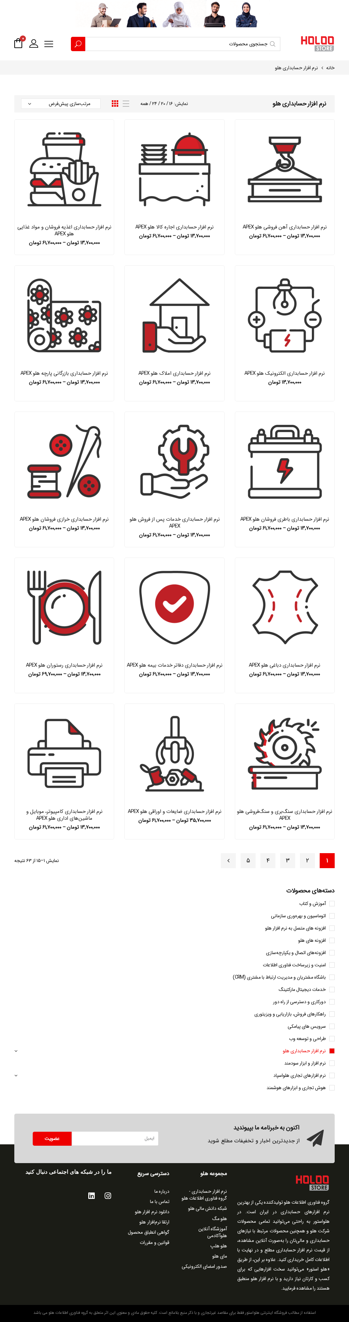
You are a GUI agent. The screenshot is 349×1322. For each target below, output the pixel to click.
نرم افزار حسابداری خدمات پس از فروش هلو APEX (175, 522)
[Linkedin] (91, 1195)
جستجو (78, 44)
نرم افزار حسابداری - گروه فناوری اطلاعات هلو (204, 1195)
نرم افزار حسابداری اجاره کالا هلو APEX (174, 227)
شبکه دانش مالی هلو (207, 1208)
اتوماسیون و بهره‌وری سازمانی (298, 916)
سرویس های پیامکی (307, 1026)
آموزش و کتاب (312, 903)
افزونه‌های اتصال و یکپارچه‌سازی (296, 952)
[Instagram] (107, 1195)
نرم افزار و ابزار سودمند (305, 1063)
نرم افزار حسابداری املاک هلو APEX (174, 373)
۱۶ (171, 103)
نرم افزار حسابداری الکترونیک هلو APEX (284, 373)
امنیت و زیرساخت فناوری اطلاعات (294, 965)
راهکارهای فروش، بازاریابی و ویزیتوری (290, 1014)
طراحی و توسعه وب (307, 1038)
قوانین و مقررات (154, 1242)
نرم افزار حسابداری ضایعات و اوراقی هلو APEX (175, 811)
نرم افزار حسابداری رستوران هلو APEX (64, 665)
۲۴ (154, 103)
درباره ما (162, 1191)
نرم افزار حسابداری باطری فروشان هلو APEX (284, 519)
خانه (330, 67)
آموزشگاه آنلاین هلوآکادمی (212, 1232)
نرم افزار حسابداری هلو (304, 1051)
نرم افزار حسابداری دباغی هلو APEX (284, 665)
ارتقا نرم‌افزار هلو (154, 1222)
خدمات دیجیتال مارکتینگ (302, 989)
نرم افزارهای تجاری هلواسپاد (299, 1075)
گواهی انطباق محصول (148, 1232)
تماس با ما (159, 1201)
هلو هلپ (218, 1246)
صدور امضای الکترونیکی (204, 1266)
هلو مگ (219, 1218)
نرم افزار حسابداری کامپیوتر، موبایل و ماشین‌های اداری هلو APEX (64, 814)
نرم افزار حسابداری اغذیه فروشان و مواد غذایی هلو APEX (64, 230)
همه (144, 103)
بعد (228, 860)
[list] (126, 104)
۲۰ (163, 103)
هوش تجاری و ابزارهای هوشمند (296, 1087)
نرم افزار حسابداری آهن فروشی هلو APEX (285, 227)
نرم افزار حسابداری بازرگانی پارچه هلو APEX (64, 373)
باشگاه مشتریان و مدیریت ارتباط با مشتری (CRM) (279, 977)
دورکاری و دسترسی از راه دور (299, 1002)
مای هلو (219, 1256)
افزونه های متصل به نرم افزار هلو (295, 928)
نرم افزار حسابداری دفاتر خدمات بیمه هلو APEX (175, 665)
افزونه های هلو (312, 940)
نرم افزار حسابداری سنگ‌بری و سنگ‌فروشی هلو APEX (284, 814)
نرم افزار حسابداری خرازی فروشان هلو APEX (64, 519)
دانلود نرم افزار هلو (152, 1211)
